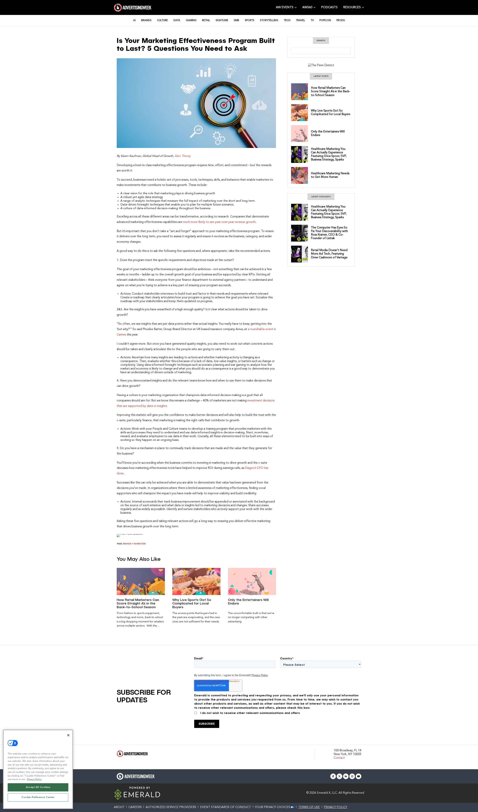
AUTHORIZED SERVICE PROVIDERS (171, 807)
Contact (339, 758)
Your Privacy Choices (272, 807)
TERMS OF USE (309, 807)
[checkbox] (277, 712)
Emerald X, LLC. (327, 792)
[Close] (68, 735)
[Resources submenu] (363, 7)
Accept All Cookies (38, 787)
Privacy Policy (260, 675)
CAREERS (135, 807)
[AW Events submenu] (295, 7)
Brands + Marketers (134, 544)
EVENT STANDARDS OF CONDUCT (225, 807)
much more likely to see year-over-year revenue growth (219, 222)
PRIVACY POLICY (335, 807)
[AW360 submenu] (314, 7)
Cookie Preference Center (38, 797)
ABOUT (119, 807)
